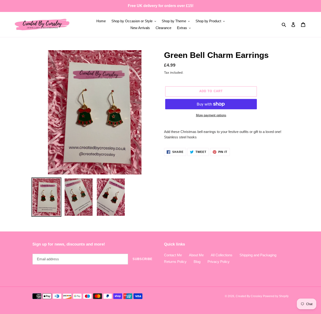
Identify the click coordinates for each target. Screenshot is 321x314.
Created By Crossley (249, 296)
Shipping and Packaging (257, 255)
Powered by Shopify (276, 296)
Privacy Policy (218, 262)
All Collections (221, 255)
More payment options (211, 115)
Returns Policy (175, 262)
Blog (197, 262)
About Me (196, 255)
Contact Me (173, 255)
